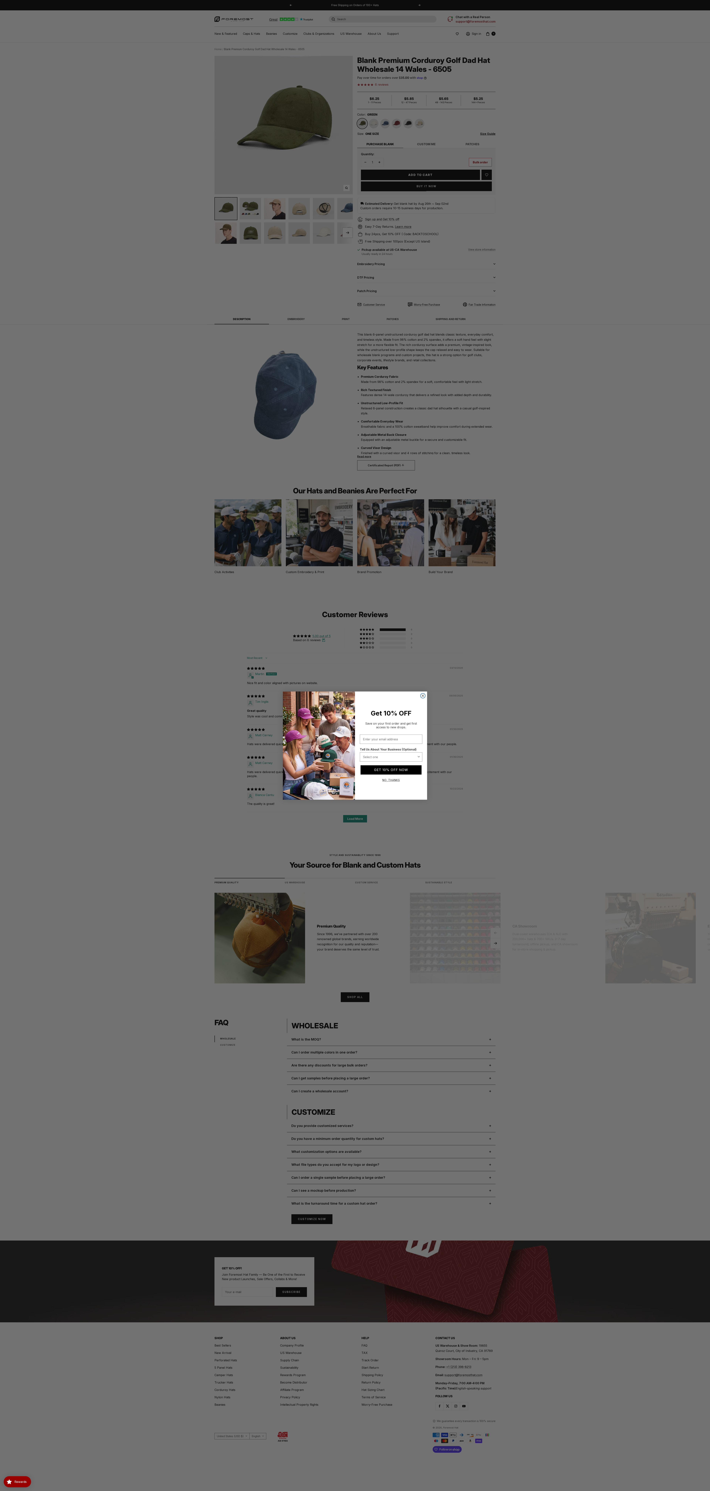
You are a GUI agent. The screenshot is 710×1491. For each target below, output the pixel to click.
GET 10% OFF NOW (391, 770)
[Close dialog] (422, 695)
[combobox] (390, 757)
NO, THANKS (391, 780)
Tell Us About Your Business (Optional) (388, 749)
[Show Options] (419, 757)
